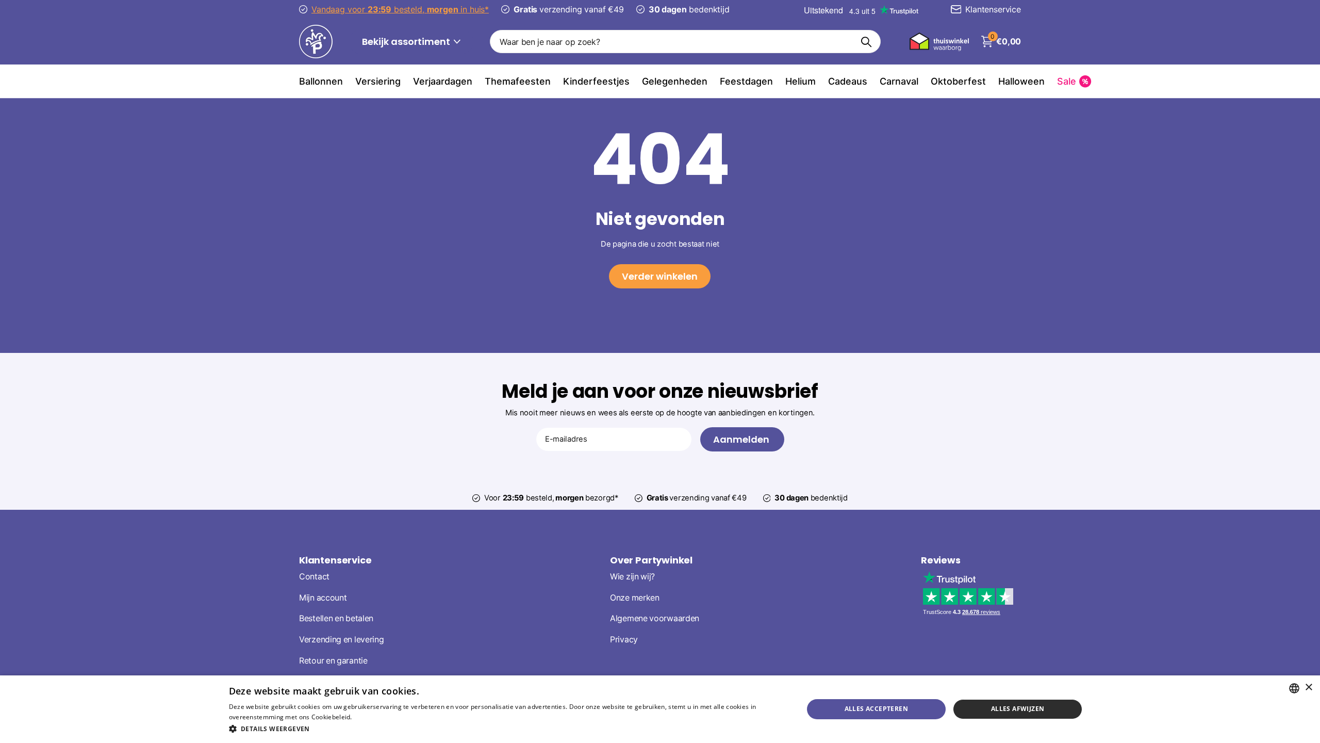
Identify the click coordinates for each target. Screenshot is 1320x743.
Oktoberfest (958, 81)
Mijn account (322, 598)
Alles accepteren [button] (876, 708)
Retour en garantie (333, 661)
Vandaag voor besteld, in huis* (400, 9)
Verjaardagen (442, 81)
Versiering (378, 81)
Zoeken (866, 41)
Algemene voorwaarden (654, 618)
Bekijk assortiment (407, 41)
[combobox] (1294, 688)
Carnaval (899, 81)
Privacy (624, 639)
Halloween (1021, 81)
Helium (800, 81)
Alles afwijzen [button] (1018, 708)
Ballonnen (321, 81)
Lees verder (371, 717)
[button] (507, 728)
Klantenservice (335, 560)
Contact (314, 577)
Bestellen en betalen (336, 618)
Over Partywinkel (651, 560)
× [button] (1308, 687)
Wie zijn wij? (632, 577)
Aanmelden (742, 439)
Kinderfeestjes (596, 81)
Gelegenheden (674, 81)
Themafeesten (518, 81)
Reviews (941, 560)
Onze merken (634, 598)
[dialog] (660, 709)
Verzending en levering (341, 639)
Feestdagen (746, 81)
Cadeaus (847, 81)
